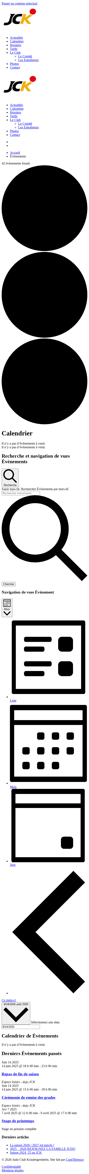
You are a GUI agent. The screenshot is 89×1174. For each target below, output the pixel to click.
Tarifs (13, 49)
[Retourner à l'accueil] (20, 30)
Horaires (15, 45)
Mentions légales (13, 1170)
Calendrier (17, 41)
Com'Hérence (75, 1159)
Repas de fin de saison (20, 1074)
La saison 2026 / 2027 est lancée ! (32, 1145)
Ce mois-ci (9, 1000)
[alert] (44, 443)
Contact (15, 67)
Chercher (8, 584)
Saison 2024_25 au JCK (26, 1152)
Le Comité (25, 56)
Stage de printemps (18, 1121)
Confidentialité (11, 1166)
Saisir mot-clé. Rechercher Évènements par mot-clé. (35, 489)
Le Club (15, 52)
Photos (14, 63)
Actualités (16, 37)
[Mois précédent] (48, 993)
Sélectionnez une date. (45, 1022)
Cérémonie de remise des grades (28, 1097)
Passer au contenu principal (19, 3)
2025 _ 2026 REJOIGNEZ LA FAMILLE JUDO (42, 1149)
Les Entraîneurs (28, 60)
